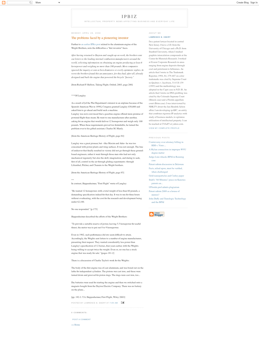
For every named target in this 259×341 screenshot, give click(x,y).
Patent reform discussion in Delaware (166, 164)
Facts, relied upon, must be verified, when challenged (166, 170)
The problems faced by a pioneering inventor (99, 38)
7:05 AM (114, 303)
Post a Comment (81, 319)
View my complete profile (164, 128)
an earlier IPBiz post (90, 44)
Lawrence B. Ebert (160, 37)
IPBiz (130, 16)
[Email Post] (122, 302)
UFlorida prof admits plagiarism (164, 187)
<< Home (75, 324)
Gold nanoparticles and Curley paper (166, 175)
